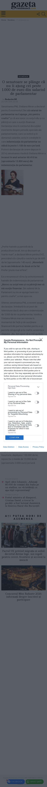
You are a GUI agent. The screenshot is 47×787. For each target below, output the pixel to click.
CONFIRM (14, 438)
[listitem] (23, 387)
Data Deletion (8, 447)
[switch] (37, 393)
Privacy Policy (38, 447)
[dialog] (23, 393)
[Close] (41, 340)
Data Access (23, 447)
